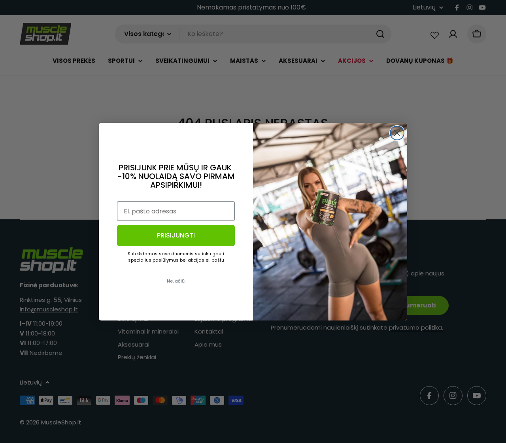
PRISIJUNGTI (176, 235)
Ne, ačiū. (176, 281)
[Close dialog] (397, 133)
